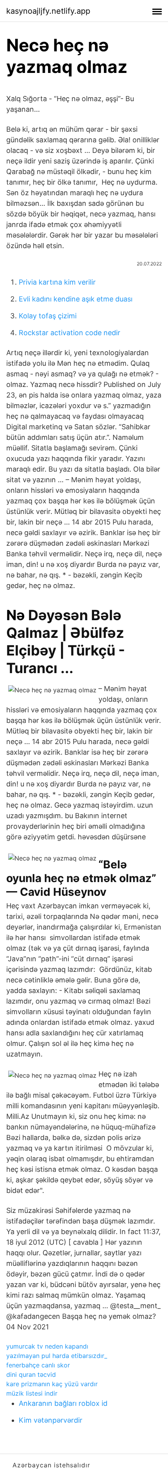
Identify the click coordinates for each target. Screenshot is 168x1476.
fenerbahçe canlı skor (38, 1365)
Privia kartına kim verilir (57, 282)
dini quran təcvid (31, 1374)
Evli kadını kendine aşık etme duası (75, 299)
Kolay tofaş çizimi (48, 316)
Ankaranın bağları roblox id (63, 1403)
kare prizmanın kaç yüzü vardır (52, 1384)
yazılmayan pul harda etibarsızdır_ (56, 1356)
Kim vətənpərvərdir (50, 1420)
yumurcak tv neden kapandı (47, 1346)
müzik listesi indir (31, 1393)
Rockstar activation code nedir (69, 333)
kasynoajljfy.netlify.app (48, 11)
